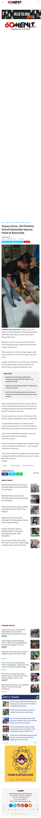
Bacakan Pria (18, 242)
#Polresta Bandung (28, 465)
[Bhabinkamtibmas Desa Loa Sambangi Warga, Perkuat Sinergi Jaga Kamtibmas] (34, 688)
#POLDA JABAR (15, 465)
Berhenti (27, 242)
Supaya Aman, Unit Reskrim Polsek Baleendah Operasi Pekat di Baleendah (18, 229)
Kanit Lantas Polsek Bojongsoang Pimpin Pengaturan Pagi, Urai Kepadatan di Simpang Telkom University (23, 737)
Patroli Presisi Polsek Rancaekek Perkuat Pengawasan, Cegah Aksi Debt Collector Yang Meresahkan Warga (19, 379)
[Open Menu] (2, 2)
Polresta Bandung (25, 222)
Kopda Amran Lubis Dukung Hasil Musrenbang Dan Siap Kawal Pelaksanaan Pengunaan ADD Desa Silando (14, 633)
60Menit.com (25, 814)
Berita (7, 222)
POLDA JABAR (14, 222)
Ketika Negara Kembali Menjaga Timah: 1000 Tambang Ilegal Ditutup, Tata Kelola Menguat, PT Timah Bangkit (14, 644)
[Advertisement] (20, 129)
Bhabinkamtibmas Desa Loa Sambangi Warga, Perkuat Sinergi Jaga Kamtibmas (15, 687)
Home (3, 222)
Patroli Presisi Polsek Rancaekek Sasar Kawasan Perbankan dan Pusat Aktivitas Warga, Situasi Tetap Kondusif (21, 394)
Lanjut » (35, 743)
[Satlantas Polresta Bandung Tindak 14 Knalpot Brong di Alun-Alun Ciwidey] (34, 655)
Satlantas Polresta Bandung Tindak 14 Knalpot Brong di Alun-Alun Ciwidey (15, 653)
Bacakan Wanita (7, 242)
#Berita (5, 465)
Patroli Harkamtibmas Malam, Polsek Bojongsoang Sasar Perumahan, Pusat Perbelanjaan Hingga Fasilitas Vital (22, 729)
